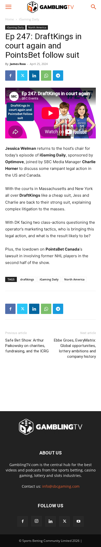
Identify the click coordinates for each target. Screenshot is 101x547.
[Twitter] (22, 75)
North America (37, 27)
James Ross (18, 64)
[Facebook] (10, 75)
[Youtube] (78, 521)
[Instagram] (36, 521)
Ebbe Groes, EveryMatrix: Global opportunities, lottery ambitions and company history (75, 348)
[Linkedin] (34, 75)
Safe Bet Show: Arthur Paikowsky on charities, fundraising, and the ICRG (27, 345)
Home (9, 19)
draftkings (27, 279)
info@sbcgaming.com (61, 486)
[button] (8, 7)
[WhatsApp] (46, 75)
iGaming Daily (29, 19)
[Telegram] (58, 75)
